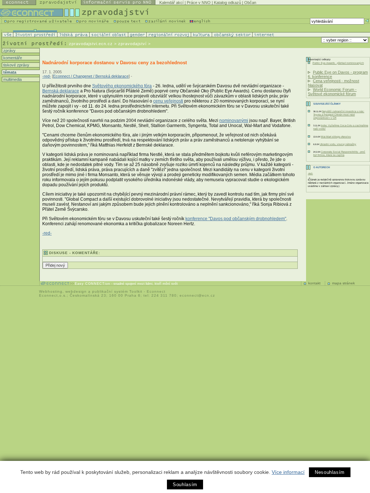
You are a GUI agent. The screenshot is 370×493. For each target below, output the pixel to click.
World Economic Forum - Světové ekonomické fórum (332, 91)
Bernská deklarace (60, 90)
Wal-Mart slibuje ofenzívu (336, 136)
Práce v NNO (199, 2)
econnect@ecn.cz (197, 295)
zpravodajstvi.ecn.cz (91, 44)
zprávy (9, 50)
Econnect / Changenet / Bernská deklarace (91, 76)
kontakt (314, 283)
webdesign (76, 291)
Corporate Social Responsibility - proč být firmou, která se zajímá (339, 153)
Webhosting (51, 291)
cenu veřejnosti (168, 101)
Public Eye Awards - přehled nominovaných (338, 63)
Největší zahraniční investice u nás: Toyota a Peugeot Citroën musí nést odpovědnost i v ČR (338, 114)
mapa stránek (343, 283)
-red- (46, 76)
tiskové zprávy (15, 65)
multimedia (12, 79)
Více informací (288, 472)
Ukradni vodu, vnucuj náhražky (338, 144)
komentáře (12, 58)
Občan (250, 2)
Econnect (156, 291)
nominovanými (233, 120)
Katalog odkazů (227, 2)
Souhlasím (185, 484)
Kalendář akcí (171, 2)
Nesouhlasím (330, 472)
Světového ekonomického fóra (122, 85)
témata (9, 72)
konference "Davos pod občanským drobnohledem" (235, 218)
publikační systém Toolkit (117, 291)
